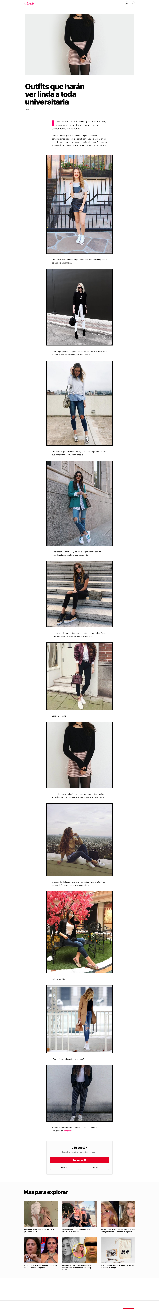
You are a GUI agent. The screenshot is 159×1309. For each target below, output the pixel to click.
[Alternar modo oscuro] (133, 3)
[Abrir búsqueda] (127, 3)
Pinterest (67, 1131)
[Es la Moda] (29, 3)
